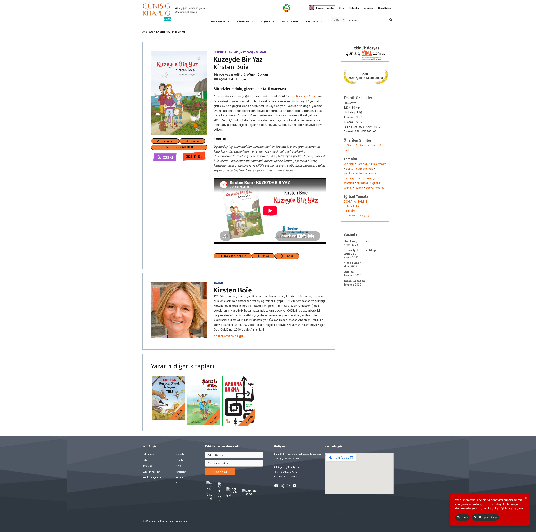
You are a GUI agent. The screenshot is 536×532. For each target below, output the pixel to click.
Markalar (180, 454)
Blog (178, 483)
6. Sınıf (360, 145)
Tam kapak (166, 141)
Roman (260, 52)
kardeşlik (362, 164)
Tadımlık (193, 141)
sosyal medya (375, 188)
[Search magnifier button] (391, 20)
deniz (349, 168)
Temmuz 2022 (352, 273)
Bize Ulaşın (148, 465)
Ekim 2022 (352, 264)
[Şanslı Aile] (203, 400)
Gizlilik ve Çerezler (152, 477)
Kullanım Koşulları (151, 471)
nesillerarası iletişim (356, 173)
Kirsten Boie (231, 67)
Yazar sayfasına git (229, 336)
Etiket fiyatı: (179, 147)
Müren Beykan (257, 74)
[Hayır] (525, 498)
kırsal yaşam (378, 164)
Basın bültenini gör (234, 256)
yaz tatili (349, 164)
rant (360, 178)
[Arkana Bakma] (238, 401)
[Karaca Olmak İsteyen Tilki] (168, 398)
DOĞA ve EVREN (355, 201)
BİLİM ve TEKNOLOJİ (358, 216)
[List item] (276, 485)
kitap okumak (364, 168)
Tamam (462, 517)
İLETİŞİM (350, 211)
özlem (359, 188)
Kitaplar (180, 460)
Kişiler (179, 465)
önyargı (370, 178)
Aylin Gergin (237, 79)
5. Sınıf (348, 145)
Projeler (180, 477)
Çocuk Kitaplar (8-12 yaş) (233, 52)
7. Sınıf (371, 145)
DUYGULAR (351, 206)
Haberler (146, 460)
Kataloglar (181, 471)
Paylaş (264, 256)
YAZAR (218, 283)
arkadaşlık (363, 183)
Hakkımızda (148, 454)
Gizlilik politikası (485, 517)
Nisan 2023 (357, 243)
